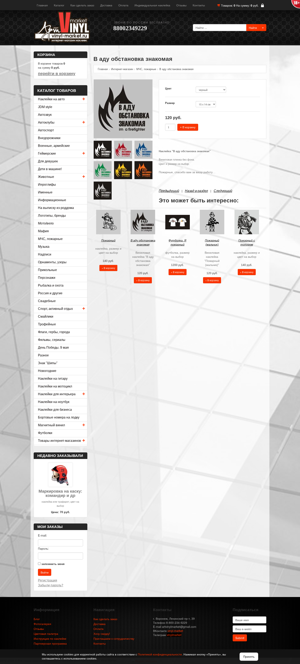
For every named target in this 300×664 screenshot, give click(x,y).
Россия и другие (50, 293)
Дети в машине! (50, 169)
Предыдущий (169, 191)
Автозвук (45, 114)
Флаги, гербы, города (54, 332)
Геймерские (47, 153)
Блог (37, 619)
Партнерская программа (50, 643)
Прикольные (47, 270)
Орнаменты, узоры (52, 262)
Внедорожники (49, 138)
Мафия (43, 231)
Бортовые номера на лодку (58, 417)
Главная (42, 5)
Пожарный (108, 240)
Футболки (45, 433)
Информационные (52, 200)
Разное (43, 355)
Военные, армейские (54, 145)
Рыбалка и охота (50, 285)
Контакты (199, 5)
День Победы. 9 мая (53, 347)
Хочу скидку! (101, 634)
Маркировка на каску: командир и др (60, 493)
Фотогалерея (42, 624)
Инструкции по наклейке (50, 638)
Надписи (44, 254)
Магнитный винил (51, 425)
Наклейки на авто (51, 99)
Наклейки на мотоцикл (55, 386)
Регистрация (47, 580)
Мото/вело (46, 223)
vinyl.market (175, 631)
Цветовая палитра (46, 634)
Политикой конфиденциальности (160, 654)
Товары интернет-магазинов (59, 440)
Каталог (59, 5)
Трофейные (47, 324)
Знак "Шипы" (48, 363)
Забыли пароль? (50, 585)
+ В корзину (188, 127)
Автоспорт (46, 130)
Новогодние (47, 371)
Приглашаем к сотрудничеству (113, 638)
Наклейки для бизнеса (55, 409)
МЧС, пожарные (50, 239)
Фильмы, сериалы (51, 339)
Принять (248, 656)
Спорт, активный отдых (55, 308)
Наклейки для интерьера (57, 394)
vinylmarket (174, 635)
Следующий (223, 191)
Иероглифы (47, 184)
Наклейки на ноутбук (53, 402)
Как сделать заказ (82, 5)
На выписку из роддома (56, 208)
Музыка (43, 246)
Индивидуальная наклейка (152, 5)
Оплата (123, 5)
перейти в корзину (56, 73)
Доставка (106, 5)
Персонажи (46, 277)
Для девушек (48, 161)
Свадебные (47, 301)
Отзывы (181, 5)
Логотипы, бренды (52, 215)
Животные (46, 177)
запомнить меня (52, 564)
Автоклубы (46, 122)
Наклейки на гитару (53, 378)
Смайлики (45, 316)
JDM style (45, 107)
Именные (45, 192)
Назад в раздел (196, 191)
